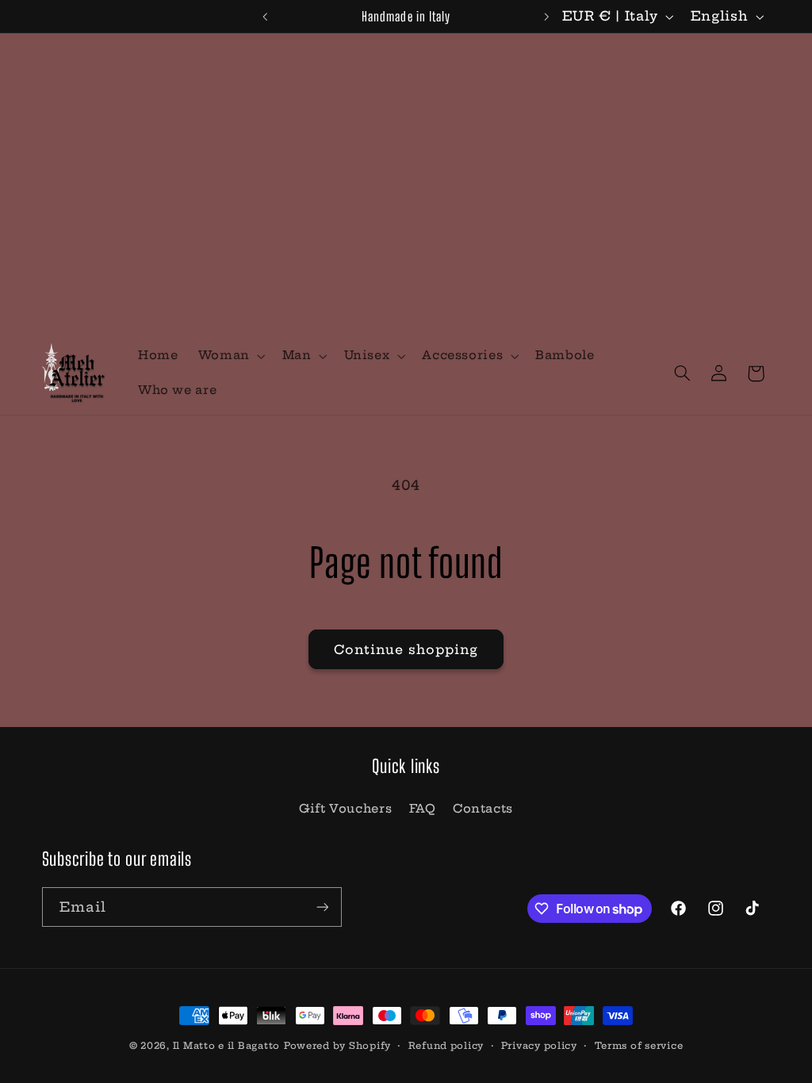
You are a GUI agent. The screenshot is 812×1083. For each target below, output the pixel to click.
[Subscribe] (322, 906)
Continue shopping (406, 649)
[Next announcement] (547, 17)
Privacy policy (539, 1045)
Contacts (483, 808)
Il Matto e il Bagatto (226, 1045)
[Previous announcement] (264, 17)
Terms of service (639, 1045)
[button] (230, 356)
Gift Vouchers (345, 808)
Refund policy (446, 1045)
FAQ (422, 808)
